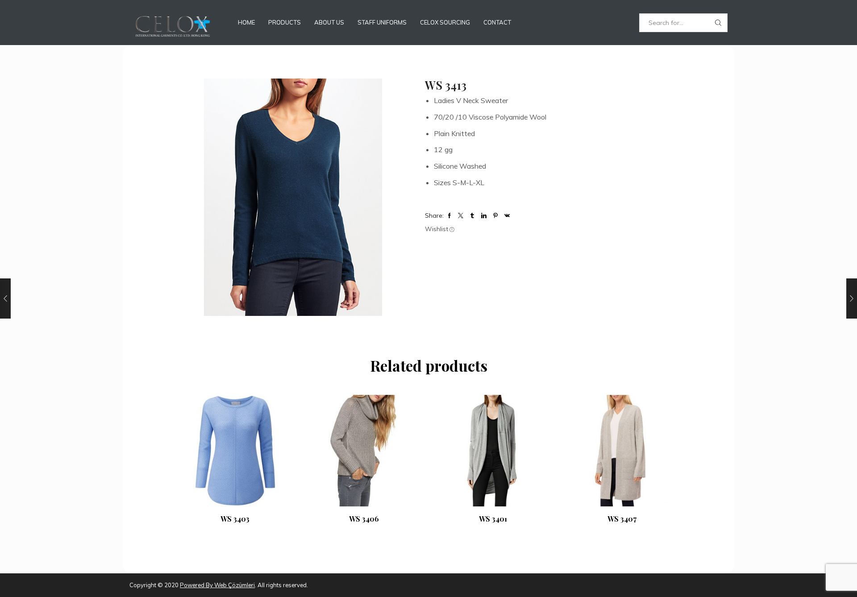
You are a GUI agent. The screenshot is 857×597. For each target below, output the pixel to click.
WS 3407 (622, 518)
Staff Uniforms (382, 22)
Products (284, 22)
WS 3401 (493, 518)
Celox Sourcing (445, 22)
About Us (329, 22)
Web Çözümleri (234, 585)
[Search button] (718, 23)
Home (246, 22)
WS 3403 (235, 518)
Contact (497, 22)
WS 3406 (364, 518)
